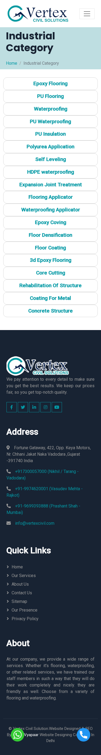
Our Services (24, 575)
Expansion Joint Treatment (50, 184)
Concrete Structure (50, 311)
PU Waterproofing (50, 121)
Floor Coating (50, 248)
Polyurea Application (50, 146)
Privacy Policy (25, 618)
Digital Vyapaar (25, 734)
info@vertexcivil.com (34, 523)
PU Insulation (50, 134)
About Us (20, 584)
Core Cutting (50, 273)
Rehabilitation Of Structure (50, 285)
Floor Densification (50, 235)
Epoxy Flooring (50, 83)
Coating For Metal (50, 298)
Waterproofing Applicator (50, 210)
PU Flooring (50, 96)
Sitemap (19, 601)
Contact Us (22, 592)
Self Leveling (50, 159)
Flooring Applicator (51, 197)
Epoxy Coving (50, 222)
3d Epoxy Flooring (50, 260)
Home (11, 63)
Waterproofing (50, 109)
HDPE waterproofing (50, 172)
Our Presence (24, 610)
